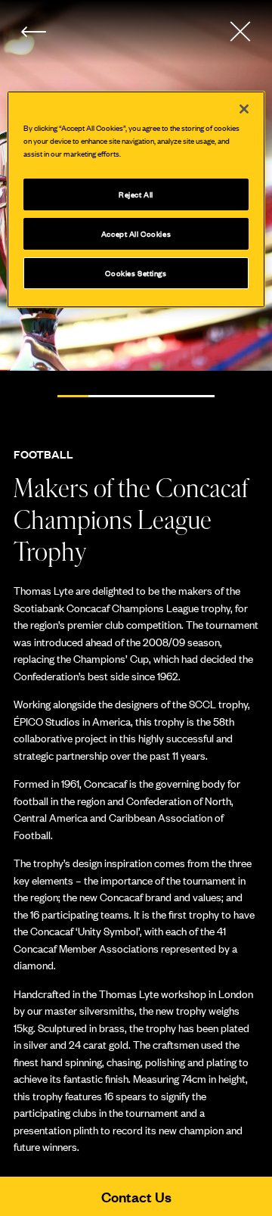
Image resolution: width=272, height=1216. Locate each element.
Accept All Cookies (136, 233)
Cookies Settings (135, 272)
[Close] (244, 109)
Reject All (136, 194)
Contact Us (136, 1196)
